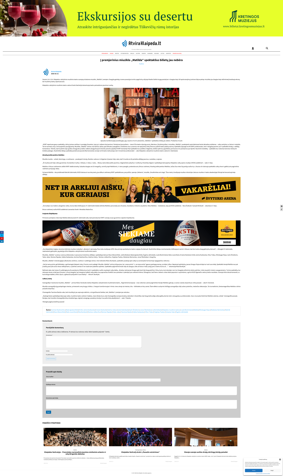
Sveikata (144, 53)
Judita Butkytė (156, 310)
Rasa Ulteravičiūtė (59, 312)
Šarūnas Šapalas (106, 312)
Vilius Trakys (149, 312)
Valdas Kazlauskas (138, 312)
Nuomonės (150, 53)
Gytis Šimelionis (134, 310)
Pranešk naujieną (177, 53)
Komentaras (49, 335)
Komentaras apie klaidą (52, 398)
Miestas (117, 53)
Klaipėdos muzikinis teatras (171, 310)
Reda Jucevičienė (71, 312)
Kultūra (138, 53)
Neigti (272, 470)
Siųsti (48, 412)
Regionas (156, 53)
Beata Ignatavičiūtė (72, 310)
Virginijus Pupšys (159, 312)
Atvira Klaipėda (56, 72)
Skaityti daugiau (103, 463)
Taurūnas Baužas (126, 312)
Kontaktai (168, 53)
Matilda (196, 310)
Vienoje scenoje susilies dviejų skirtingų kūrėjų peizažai (206, 452)
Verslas (132, 53)
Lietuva (162, 53)
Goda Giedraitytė (123, 310)
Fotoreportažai (125, 53)
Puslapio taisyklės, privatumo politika (263, 473)
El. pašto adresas (50, 354)
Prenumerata (105, 53)
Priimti (253, 470)
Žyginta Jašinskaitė (182, 312)
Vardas (47, 351)
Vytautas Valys (170, 312)
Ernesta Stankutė (101, 310)
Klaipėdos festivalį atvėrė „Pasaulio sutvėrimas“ (140, 452)
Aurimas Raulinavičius (58, 310)
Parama (111, 53)
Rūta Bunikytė (82, 312)
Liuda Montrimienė (187, 310)
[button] (280, 459)
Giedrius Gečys (112, 310)
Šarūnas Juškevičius (94, 312)
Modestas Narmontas (217, 310)
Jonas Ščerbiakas (145, 310)
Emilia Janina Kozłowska (87, 310)
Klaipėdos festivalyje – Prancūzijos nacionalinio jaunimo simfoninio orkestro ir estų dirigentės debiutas (75, 453)
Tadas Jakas (116, 312)
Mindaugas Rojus (204, 310)
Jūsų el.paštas (50, 376)
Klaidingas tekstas (50, 384)
